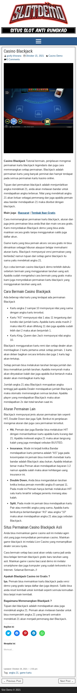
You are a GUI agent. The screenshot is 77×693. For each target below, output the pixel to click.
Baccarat (23, 212)
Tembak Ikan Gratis (43, 212)
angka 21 (13, 672)
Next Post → (67, 681)
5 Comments (13, 59)
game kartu (26, 672)
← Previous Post (12, 681)
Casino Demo (55, 55)
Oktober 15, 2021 (35, 55)
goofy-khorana (14, 55)
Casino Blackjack (18, 51)
